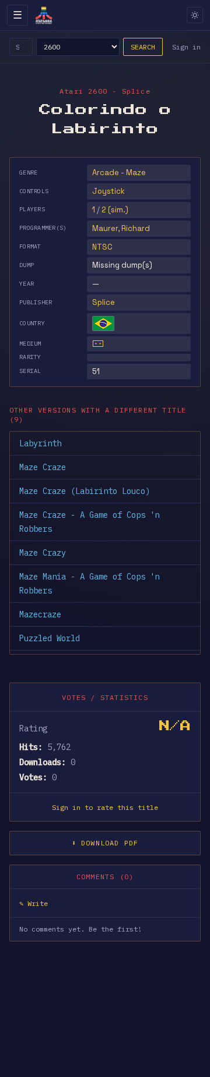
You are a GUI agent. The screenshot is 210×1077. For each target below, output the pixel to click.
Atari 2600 (83, 91)
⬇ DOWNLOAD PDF (105, 842)
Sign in (186, 46)
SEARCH (143, 46)
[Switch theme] (195, 15)
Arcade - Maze (119, 172)
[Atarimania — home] (43, 15)
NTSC (102, 247)
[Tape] (98, 344)
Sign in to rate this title (105, 807)
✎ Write (33, 903)
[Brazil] (103, 323)
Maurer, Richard (121, 228)
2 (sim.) (115, 210)
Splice (103, 302)
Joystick (108, 191)
